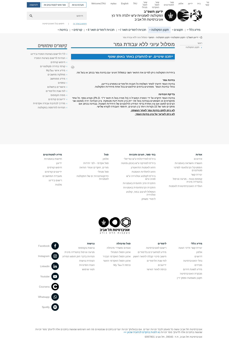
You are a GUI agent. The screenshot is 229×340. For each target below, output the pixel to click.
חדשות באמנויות (53, 158)
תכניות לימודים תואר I (133, 29)
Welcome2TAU (98, 3)
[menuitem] (207, 5)
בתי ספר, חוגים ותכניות (142, 154)
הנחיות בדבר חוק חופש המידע (78, 256)
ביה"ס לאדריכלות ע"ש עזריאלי (139, 158)
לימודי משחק (148, 198)
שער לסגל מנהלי (144, 5)
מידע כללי (194, 29)
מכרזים (198, 265)
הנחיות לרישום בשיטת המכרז (49, 58)
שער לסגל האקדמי (155, 5)
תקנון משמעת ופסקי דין (189, 277)
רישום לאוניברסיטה (156, 247)
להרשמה (34, 4)
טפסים (61, 82)
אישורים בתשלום (56, 86)
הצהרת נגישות (87, 260)
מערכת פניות (78, 4)
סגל (106, 154)
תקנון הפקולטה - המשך (159, 37)
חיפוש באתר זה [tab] (80, 23)
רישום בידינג (55, 180)
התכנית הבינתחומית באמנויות (139, 187)
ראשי (200, 43)
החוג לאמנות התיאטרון (143, 167)
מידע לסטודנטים (52, 154)
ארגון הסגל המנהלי (121, 252)
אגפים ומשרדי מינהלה (119, 247)
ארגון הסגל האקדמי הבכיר (117, 256)
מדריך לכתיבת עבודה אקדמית (49, 103)
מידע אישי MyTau (55, 70)
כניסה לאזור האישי (156, 269)
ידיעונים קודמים (56, 99)
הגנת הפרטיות (87, 265)
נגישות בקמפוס (86, 247)
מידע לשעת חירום (192, 269)
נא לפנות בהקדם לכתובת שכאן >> (142, 332)
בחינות (64, 29)
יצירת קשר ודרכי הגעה (190, 247)
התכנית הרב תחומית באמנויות (139, 183)
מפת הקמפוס (58, 95)
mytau (113, 3)
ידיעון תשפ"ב (201, 37)
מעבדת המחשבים (52, 176)
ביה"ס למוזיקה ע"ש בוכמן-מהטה (138, 163)
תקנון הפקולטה (160, 29)
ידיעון (190, 3)
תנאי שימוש (88, 269)
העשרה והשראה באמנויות (188, 163)
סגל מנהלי (103, 171)
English (124, 3)
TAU (135, 3)
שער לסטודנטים (169, 3)
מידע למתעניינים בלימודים (152, 252)
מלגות (58, 184)
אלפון (181, 3)
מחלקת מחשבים (56, 74)
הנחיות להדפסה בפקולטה (51, 107)
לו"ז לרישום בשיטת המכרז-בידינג (48, 53)
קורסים (78, 29)
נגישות (91, 243)
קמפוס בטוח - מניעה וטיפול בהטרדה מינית (187, 180)
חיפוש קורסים (58, 62)
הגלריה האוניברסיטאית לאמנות (185, 186)
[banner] (114, 16)
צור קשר (207, 3)
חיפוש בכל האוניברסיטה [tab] (53, 23)
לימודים (162, 243)
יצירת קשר (196, 174)
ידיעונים (162, 265)
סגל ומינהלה (123, 243)
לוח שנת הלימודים (55, 91)
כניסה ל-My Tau (122, 265)
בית (199, 3)
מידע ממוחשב (57, 78)
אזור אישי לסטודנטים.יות (55, 4)
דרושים (198, 256)
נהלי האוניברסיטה (192, 260)
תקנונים (178, 29)
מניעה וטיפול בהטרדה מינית (80, 252)
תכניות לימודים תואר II (101, 29)
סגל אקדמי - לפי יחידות (96, 163)
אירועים (198, 158)
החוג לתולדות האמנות (143, 171)
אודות (199, 154)
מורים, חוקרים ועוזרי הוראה (94, 167)
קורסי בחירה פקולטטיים (52, 66)
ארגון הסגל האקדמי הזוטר (117, 260)
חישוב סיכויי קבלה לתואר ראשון (149, 256)
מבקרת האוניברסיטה (191, 273)
